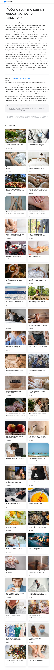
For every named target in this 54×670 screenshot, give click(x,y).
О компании (6, 669)
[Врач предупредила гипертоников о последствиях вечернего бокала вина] (38, 610)
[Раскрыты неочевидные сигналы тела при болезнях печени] (15, 229)
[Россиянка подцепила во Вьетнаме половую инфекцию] (38, 229)
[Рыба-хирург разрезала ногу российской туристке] (38, 453)
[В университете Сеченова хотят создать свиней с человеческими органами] (38, 184)
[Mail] (5, 1)
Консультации (9, 6)
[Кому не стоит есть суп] (38, 498)
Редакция (23, 669)
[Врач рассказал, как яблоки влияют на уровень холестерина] (15, 184)
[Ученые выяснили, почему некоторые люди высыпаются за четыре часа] (38, 588)
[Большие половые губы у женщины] (15, 162)
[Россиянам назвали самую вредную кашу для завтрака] (15, 251)
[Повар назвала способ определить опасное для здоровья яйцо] (38, 251)
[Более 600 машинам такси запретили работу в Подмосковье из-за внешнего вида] (38, 543)
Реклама (12, 669)
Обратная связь (45, 669)
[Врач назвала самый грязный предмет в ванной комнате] (38, 566)
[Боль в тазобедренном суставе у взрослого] (38, 341)
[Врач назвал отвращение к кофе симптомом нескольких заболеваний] (15, 588)
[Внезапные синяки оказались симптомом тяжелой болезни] (38, 206)
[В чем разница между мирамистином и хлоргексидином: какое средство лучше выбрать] (38, 633)
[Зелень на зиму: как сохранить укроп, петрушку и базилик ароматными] (15, 139)
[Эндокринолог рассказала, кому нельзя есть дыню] (15, 521)
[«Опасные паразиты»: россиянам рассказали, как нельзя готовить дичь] (15, 408)
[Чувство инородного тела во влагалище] (38, 386)
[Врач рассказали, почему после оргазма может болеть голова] (15, 364)
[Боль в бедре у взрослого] (38, 476)
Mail (2, 669)
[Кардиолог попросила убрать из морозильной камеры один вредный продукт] (15, 476)
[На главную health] (9, 1)
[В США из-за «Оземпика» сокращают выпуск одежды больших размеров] (15, 633)
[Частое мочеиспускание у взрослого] (15, 610)
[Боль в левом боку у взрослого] (15, 543)
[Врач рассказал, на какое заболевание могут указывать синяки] (15, 206)
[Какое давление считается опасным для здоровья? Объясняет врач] (38, 139)
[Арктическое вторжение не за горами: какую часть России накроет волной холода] (15, 296)
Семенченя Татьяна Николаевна (22, 78)
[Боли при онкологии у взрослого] (15, 453)
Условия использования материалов (33, 669)
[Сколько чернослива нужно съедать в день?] (15, 386)
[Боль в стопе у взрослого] (38, 655)
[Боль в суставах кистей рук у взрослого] (15, 566)
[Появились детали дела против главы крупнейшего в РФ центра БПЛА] (38, 319)
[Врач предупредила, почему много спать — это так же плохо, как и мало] (38, 274)
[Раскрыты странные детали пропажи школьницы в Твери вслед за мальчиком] (38, 364)
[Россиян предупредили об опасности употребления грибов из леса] (38, 521)
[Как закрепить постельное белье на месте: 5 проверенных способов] (38, 162)
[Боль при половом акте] (15, 319)
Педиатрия (16, 6)
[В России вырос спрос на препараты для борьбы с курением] (15, 341)
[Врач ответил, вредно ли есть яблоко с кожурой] (15, 431)
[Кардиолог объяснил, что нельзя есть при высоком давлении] (15, 274)
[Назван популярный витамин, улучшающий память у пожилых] (38, 296)
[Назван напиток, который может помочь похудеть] (38, 408)
